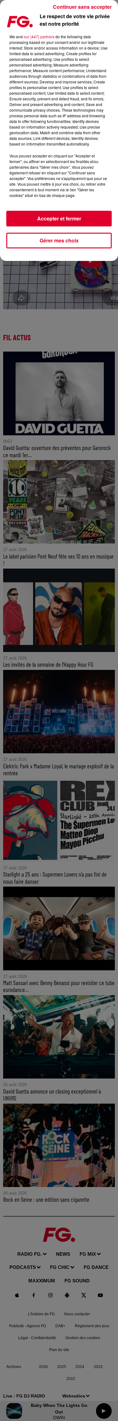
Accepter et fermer (59, 218)
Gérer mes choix (59, 240)
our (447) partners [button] (39, 36)
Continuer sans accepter (82, 6)
